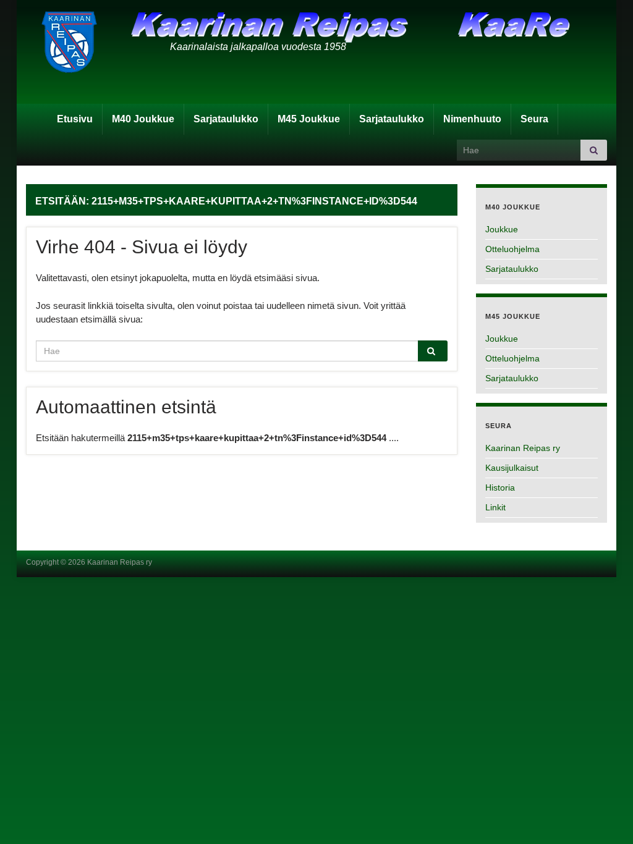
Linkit (495, 507)
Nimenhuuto (472, 119)
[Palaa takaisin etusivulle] (316, 55)
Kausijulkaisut (511, 468)
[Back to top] (605, 816)
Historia (500, 487)
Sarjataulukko (225, 119)
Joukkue (501, 229)
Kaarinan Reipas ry (522, 448)
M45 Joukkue (309, 119)
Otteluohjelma (512, 249)
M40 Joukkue (143, 119)
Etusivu (75, 119)
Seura (534, 119)
